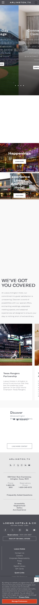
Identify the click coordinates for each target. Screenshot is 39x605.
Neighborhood (19, 506)
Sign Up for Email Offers (19, 538)
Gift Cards (19, 569)
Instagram (21, 465)
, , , (19, 478)
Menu (4, 3)
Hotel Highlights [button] (9, 247)
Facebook (14, 465)
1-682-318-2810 (19, 132)
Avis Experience (19, 510)
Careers (19, 556)
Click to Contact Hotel (19, 142)
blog (10, 465)
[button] (19, 549)
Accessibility (19, 503)
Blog (19, 563)
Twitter (18, 465)
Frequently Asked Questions (19, 495)
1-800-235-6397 (25, 535)
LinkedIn (25, 465)
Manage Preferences (19, 601)
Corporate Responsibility (19, 558)
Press (19, 561)
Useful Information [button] (10, 253)
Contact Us (19, 553)
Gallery (19, 508)
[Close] (36, 579)
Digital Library (19, 566)
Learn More (19, 67)
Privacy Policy (24, 597)
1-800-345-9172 (19, 135)
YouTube (29, 465)
